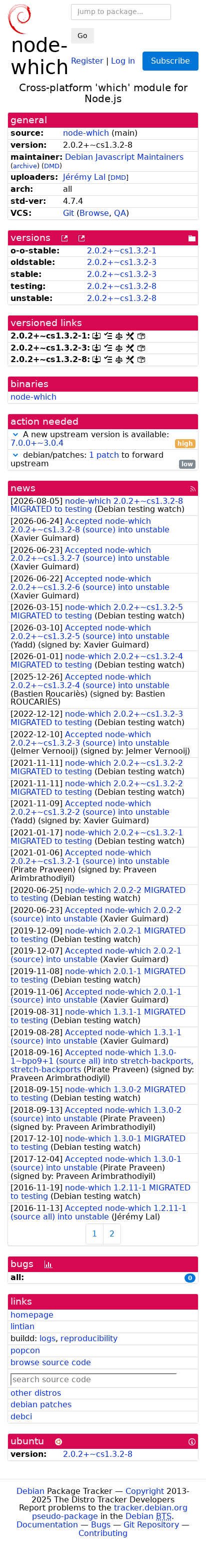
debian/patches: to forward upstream (101, 459)
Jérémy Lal (84, 177)
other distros (35, 1393)
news (23, 488)
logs (48, 1338)
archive (25, 166)
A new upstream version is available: (101, 439)
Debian (30, 1491)
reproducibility (89, 1338)
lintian (22, 1326)
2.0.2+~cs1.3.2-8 (121, 286)
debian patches (41, 1404)
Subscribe (170, 61)
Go (83, 36)
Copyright (145, 1491)
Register (87, 60)
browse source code (50, 1362)
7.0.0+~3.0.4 (37, 443)
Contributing (103, 1533)
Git (68, 213)
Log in (123, 60)
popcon (25, 1350)
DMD (52, 166)
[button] (15, 434)
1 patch (104, 455)
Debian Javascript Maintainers (124, 157)
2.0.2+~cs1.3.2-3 (121, 262)
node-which (86, 133)
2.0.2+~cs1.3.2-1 (121, 250)
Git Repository (151, 1524)
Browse (94, 213)
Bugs (100, 1524)
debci (21, 1416)
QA (120, 213)
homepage (32, 1315)
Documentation (47, 1524)
